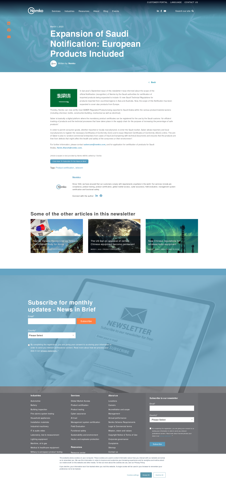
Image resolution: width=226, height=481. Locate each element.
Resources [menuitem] (84, 11)
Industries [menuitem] (69, 11)
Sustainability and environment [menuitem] (84, 434)
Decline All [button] (159, 475)
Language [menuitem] (176, 2)
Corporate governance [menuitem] (118, 439)
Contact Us (191, 2)
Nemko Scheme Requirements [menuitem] (121, 422)
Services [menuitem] (56, 11)
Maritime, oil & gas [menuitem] (39, 443)
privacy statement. (49, 351)
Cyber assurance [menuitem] (78, 413)
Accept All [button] (146, 475)
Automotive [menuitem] (36, 401)
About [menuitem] (96, 11)
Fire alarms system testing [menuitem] (42, 413)
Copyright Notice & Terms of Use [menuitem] (122, 434)
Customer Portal (157, 2)
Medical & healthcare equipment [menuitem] (45, 447)
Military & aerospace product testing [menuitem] (47, 451)
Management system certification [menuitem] (85, 422)
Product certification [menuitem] (80, 405)
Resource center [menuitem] (78, 452)
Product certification (65, 167)
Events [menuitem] (115, 11)
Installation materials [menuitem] (40, 422)
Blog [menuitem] (105, 11)
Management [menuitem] (114, 413)
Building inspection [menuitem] (39, 409)
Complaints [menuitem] (113, 443)
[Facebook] (161, 11)
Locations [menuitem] (112, 401)
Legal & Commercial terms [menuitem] (120, 426)
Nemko (71, 63)
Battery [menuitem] (34, 405)
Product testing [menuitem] (77, 409)
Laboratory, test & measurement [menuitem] (45, 434)
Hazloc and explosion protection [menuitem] (85, 439)
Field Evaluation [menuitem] (78, 426)
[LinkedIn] (158, 11)
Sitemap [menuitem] (112, 447)
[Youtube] (165, 11)
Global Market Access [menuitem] (80, 401)
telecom (79, 167)
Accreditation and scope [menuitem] (119, 409)
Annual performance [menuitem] (117, 418)
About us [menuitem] (113, 395)
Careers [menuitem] (111, 405)
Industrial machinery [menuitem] (40, 426)
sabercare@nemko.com (94, 144)
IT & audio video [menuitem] (38, 430)
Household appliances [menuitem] (40, 418)
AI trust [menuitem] (74, 418)
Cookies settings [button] (133, 475)
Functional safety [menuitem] (78, 430)
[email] (9, 36)
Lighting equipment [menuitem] (39, 439)
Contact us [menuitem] (113, 451)
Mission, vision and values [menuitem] (120, 430)
